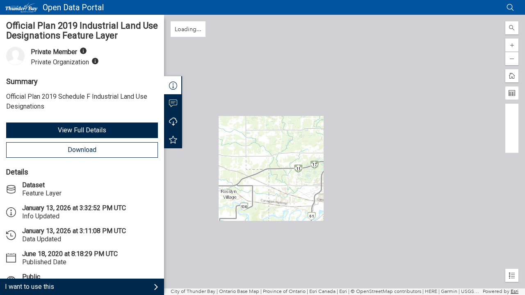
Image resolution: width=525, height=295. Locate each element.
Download (82, 150)
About (173, 85)
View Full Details (82, 130)
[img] (83, 51)
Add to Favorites (173, 139)
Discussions (173, 103)
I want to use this (29, 286)
